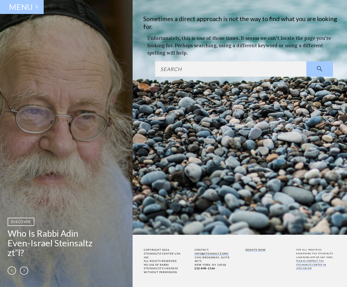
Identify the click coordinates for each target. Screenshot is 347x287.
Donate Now (255, 249)
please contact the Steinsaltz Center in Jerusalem (311, 264)
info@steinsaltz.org (212, 253)
